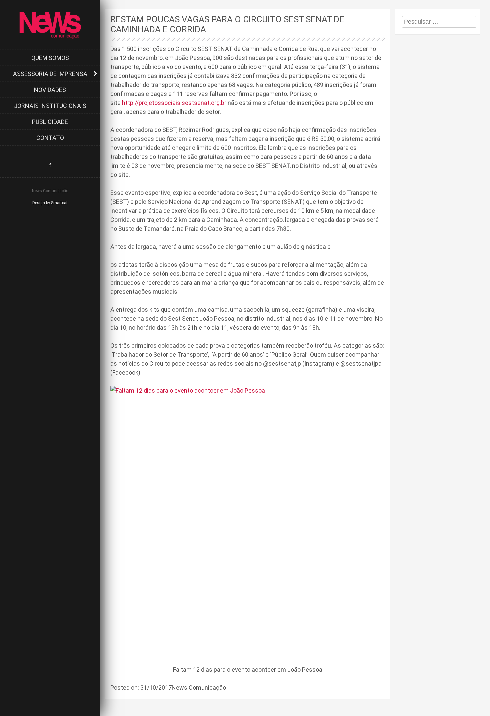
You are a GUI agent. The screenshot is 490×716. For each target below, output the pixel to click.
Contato (50, 137)
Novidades (50, 89)
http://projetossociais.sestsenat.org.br (174, 102)
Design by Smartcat (50, 202)
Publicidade (50, 121)
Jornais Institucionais (50, 105)
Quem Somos (50, 57)
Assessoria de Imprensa (50, 73)
